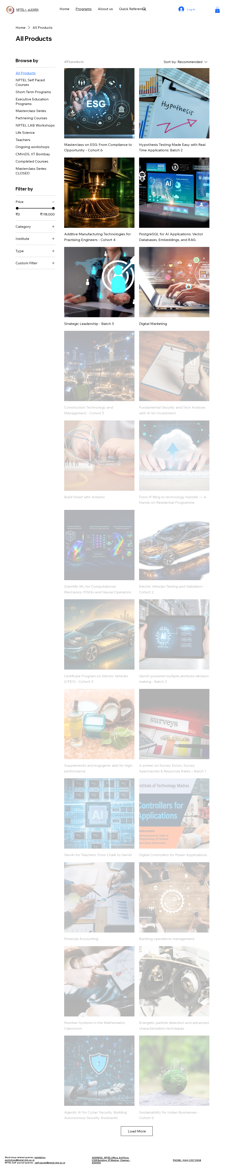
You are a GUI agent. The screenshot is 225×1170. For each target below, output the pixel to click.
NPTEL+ (22, 9)
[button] (217, 10)
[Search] (144, 9)
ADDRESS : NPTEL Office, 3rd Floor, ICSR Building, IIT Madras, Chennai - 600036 (111, 1160)
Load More (137, 1131)
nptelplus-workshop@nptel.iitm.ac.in (25, 1158)
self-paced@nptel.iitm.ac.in (50, 1162)
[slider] (17, 208)
